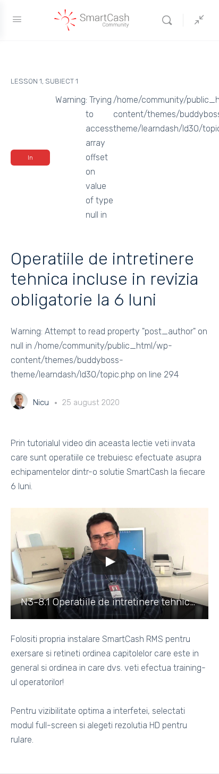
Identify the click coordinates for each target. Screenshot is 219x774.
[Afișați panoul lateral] (197, 20)
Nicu (42, 402)
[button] (109, 563)
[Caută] (170, 20)
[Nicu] (19, 402)
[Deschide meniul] (17, 19)
